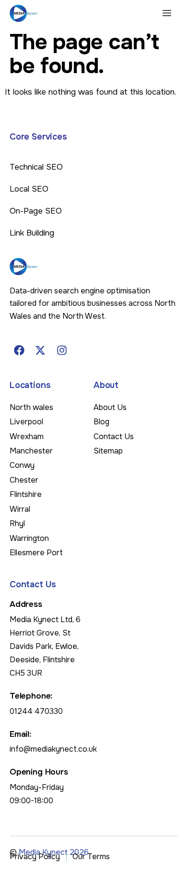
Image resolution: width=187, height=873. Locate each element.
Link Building (32, 233)
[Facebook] (19, 350)
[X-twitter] (40, 350)
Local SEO (29, 189)
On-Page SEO (36, 211)
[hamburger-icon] (166, 13)
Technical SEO (36, 167)
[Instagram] (61, 350)
